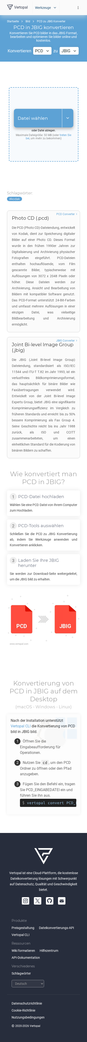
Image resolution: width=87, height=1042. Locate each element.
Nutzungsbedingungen (28, 1017)
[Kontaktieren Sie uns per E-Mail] (61, 901)
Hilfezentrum (49, 950)
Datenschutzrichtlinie (27, 1003)
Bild (28, 21)
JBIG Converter (65, 340)
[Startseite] (43, 856)
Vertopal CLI (20, 935)
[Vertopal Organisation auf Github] (49, 901)
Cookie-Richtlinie (23, 1010)
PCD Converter (65, 214)
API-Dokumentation (26, 957)
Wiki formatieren (23, 950)
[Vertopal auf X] (37, 901)
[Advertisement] (43, 74)
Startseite (13, 21)
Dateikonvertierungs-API (56, 928)
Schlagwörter (21, 973)
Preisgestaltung (23, 928)
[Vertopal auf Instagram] (25, 901)
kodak (15, 199)
